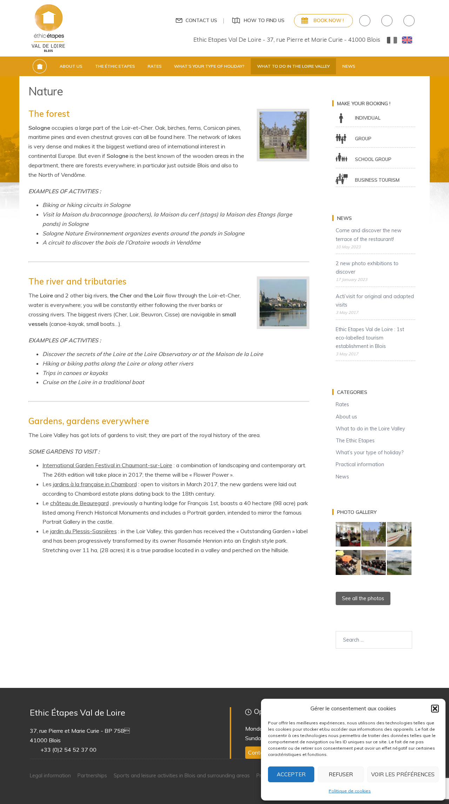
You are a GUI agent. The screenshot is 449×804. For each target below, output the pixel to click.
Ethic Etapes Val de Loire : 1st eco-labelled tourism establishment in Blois (370, 337)
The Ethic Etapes (355, 440)
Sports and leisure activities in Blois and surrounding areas (182, 775)
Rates (155, 66)
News (348, 66)
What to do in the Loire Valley (293, 66)
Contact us (201, 20)
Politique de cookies (350, 790)
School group (373, 159)
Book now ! (329, 20)
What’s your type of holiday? (209, 66)
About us (71, 66)
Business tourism (377, 180)
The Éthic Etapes (115, 66)
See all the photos (363, 598)
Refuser (341, 774)
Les (89, 484)
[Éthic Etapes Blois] (49, 27)
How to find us (264, 20)
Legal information (50, 775)
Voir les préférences (403, 774)
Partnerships (92, 775)
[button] (434, 708)
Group (363, 138)
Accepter (291, 774)
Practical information (360, 464)
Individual (368, 118)
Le (75, 503)
